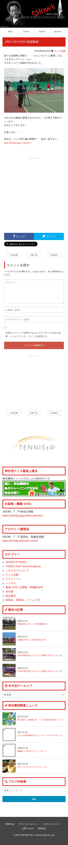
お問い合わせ (28, 828)
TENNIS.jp (9, 824)
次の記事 (53, 255)
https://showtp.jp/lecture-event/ (20, 540)
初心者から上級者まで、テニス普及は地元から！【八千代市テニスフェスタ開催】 (41, 718)
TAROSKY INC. (27, 835)
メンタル (10, 583)
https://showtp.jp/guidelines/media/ (22, 515)
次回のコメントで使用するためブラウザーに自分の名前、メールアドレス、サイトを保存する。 (33, 334)
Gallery (42, 31)
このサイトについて (51, 824)
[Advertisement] (34, 195)
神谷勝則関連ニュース (23, 705)
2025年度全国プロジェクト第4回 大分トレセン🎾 (39, 669)
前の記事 (14, 255)
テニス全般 (60, 51)
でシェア (20, 236)
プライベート (13, 578)
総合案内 (10, 595)
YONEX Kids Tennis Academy (23, 566)
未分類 (9, 591)
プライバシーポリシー (28, 824)
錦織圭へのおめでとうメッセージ (32, 749)
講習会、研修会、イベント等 (22, 600)
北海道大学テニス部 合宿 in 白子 (31, 638)
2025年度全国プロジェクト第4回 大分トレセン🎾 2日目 (41, 654)
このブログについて (17, 570)
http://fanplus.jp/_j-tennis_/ (18, 142)
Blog (10, 31)
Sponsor (58, 31)
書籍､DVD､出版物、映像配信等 (24, 587)
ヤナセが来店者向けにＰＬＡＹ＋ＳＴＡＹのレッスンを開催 (41, 733)
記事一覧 (34, 255)
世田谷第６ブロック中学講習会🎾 (32, 622)
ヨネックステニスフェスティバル (32, 765)
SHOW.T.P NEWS (16, 562)
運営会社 (42, 828)
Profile (26, 31)
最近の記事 (15, 609)
